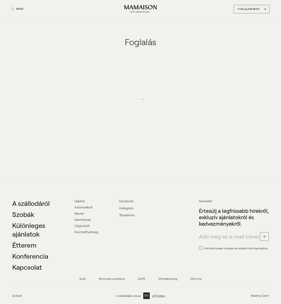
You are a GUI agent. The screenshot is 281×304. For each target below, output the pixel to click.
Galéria (79, 201)
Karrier (79, 213)
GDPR (141, 278)
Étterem (24, 245)
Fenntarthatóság (86, 232)
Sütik (82, 278)
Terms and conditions (112, 278)
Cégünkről (82, 226)
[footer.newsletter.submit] (264, 236)
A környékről (83, 207)
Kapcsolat (27, 267)
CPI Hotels (158, 296)
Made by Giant (260, 295)
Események (82, 220)
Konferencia (30, 256)
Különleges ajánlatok (28, 229)
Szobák (23, 214)
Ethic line (195, 278)
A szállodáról (31, 203)
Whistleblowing (167, 278)
